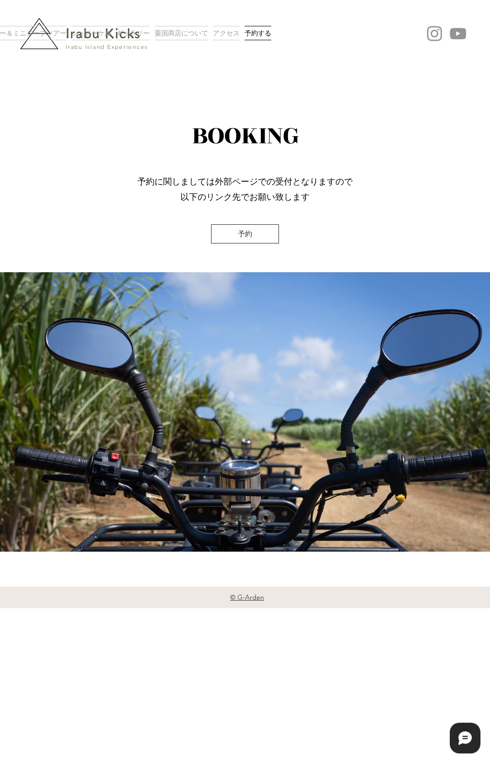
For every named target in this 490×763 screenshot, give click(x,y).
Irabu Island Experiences (107, 47)
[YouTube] (458, 33)
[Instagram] (434, 33)
